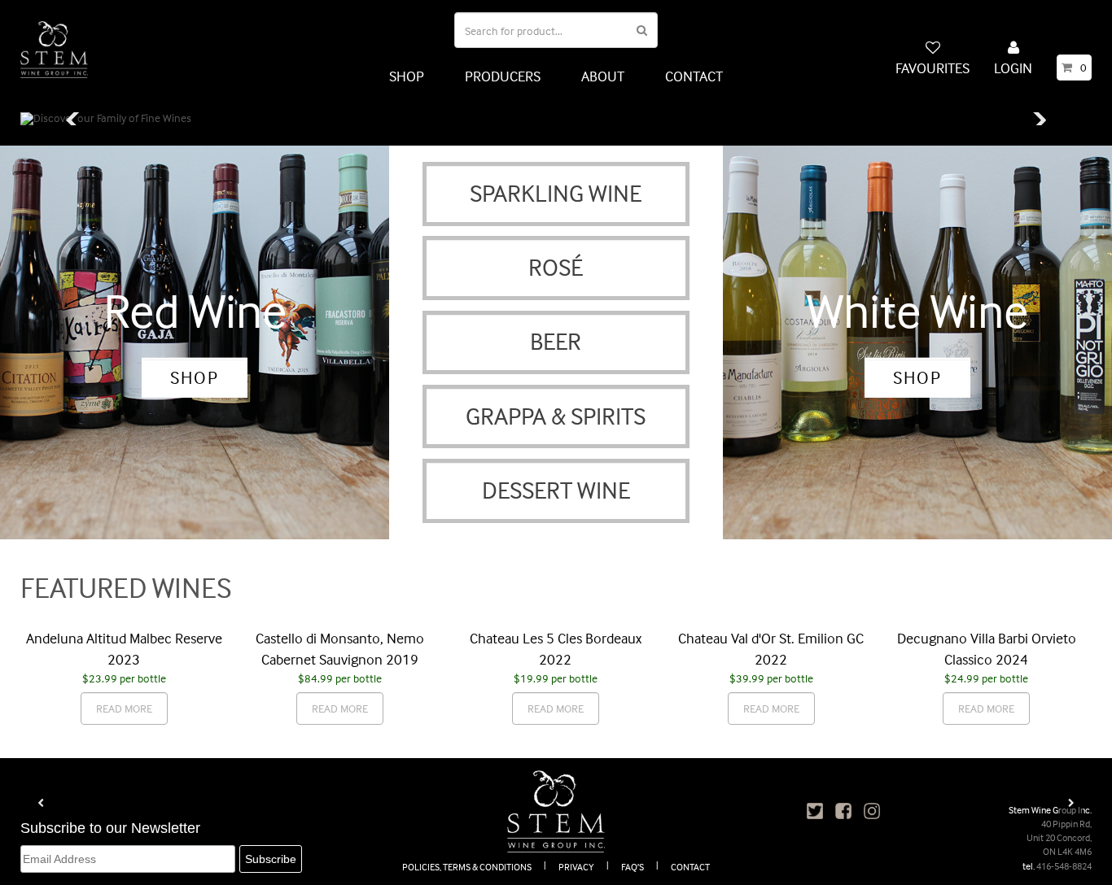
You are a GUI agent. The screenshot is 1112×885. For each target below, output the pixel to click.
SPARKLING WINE (555, 193)
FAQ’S (632, 867)
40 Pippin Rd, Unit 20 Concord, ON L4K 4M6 (1059, 837)
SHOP (406, 76)
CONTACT (694, 76)
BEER (555, 341)
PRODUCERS (503, 76)
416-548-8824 (1064, 866)
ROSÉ (555, 267)
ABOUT (602, 76)
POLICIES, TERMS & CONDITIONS (467, 867)
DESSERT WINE (556, 490)
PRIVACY (576, 867)
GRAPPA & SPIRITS (556, 416)
